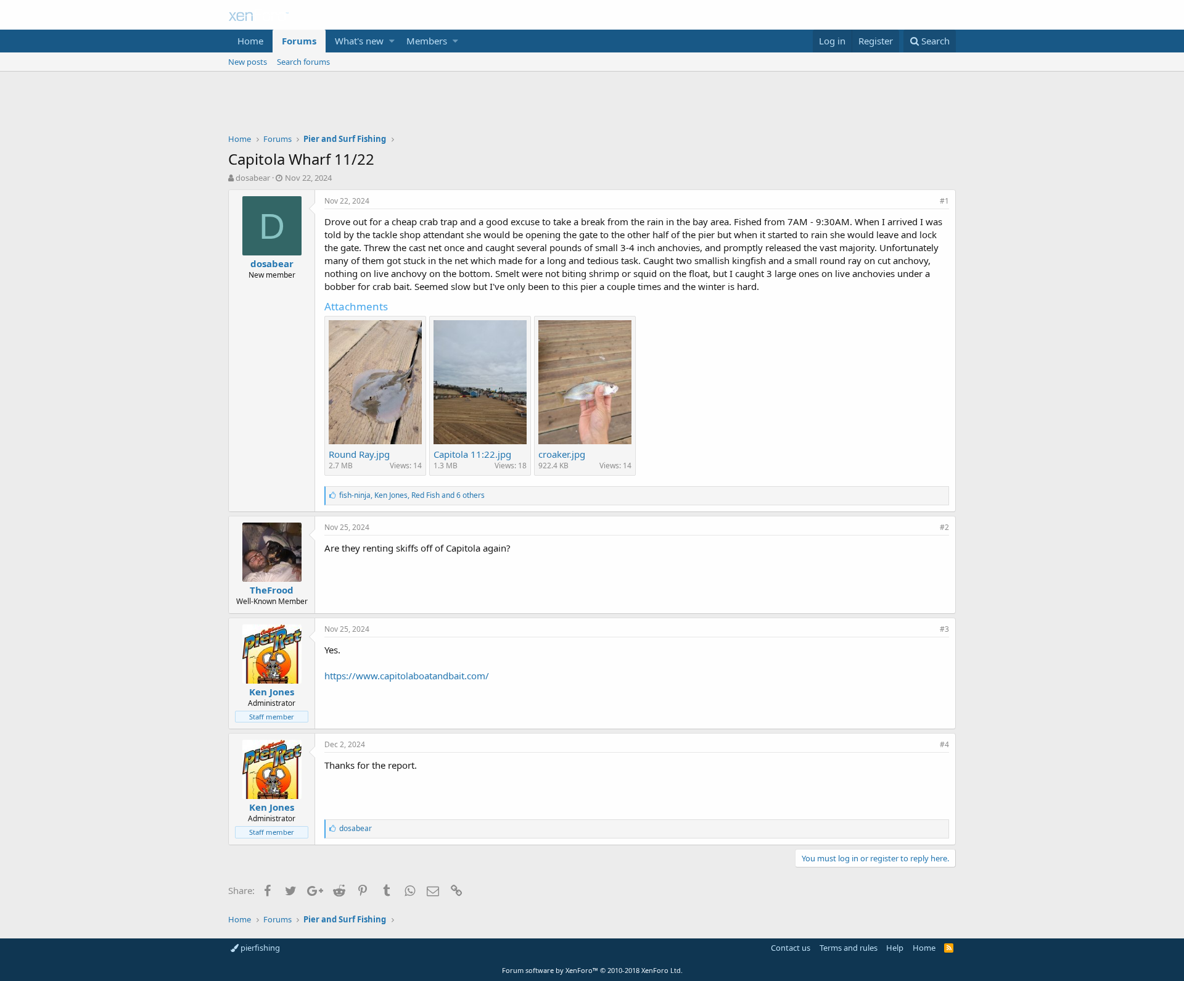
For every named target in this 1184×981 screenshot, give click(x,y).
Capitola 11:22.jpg (472, 454)
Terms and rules (849, 947)
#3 (944, 629)
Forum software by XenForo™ (592, 970)
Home (250, 41)
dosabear (253, 177)
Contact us (790, 947)
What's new (359, 41)
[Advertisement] (592, 105)
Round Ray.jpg (359, 454)
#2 (944, 527)
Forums (299, 41)
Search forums (303, 61)
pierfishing (259, 947)
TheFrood (272, 590)
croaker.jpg (561, 454)
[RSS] (949, 947)
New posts (247, 61)
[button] (392, 41)
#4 (944, 744)
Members (426, 41)
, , (412, 495)
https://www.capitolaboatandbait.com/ (406, 675)
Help (894, 947)
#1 (944, 201)
